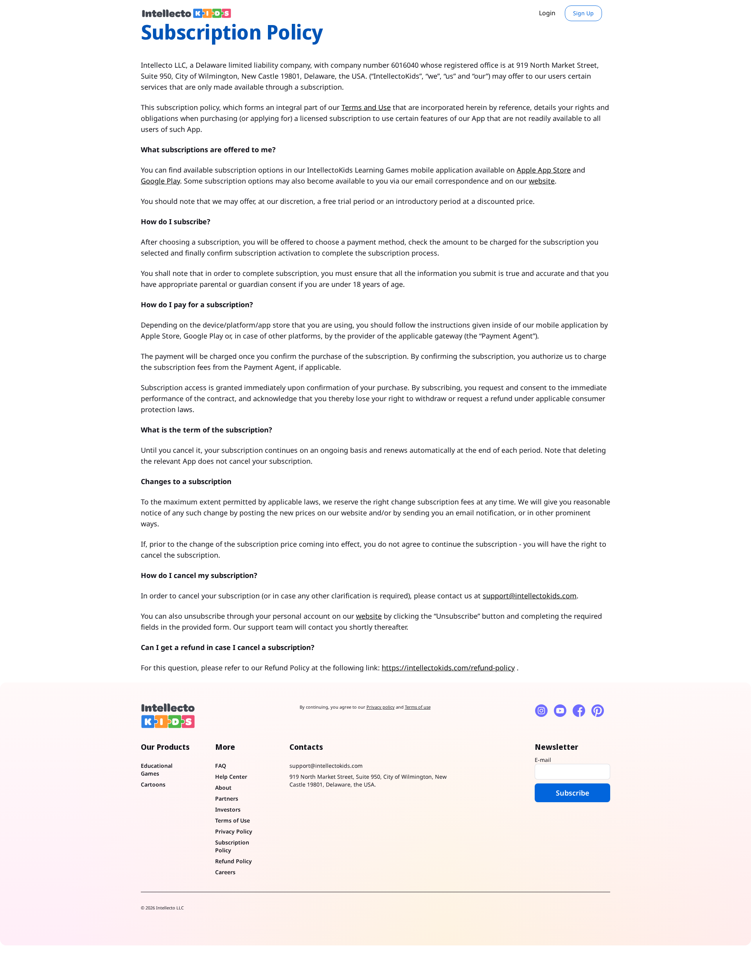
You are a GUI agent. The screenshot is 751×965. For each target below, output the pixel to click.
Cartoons (153, 784)
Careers (225, 872)
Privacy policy (381, 707)
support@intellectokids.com (530, 595)
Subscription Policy (232, 846)
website (542, 180)
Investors (228, 809)
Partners (226, 798)
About (223, 787)
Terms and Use (366, 107)
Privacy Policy (233, 831)
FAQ (220, 765)
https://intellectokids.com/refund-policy (448, 667)
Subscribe (572, 793)
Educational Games (156, 769)
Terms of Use (232, 820)
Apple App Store (544, 170)
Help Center (231, 776)
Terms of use (418, 707)
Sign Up (583, 13)
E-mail (543, 759)
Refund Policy (233, 861)
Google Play (160, 180)
